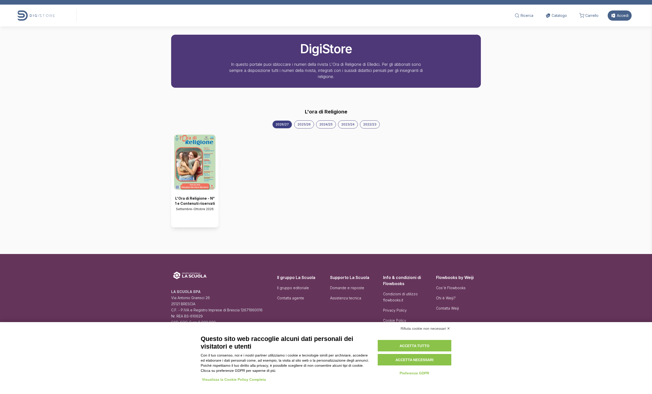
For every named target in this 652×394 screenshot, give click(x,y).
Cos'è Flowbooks (451, 288)
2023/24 (348, 124)
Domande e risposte (347, 288)
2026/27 (282, 124)
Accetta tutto (414, 346)
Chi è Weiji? (446, 298)
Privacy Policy (395, 310)
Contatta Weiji (447, 308)
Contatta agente (290, 298)
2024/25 (326, 124)
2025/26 (304, 124)
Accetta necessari (414, 360)
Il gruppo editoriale (293, 288)
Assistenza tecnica (345, 298)
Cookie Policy (394, 320)
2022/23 (369, 124)
